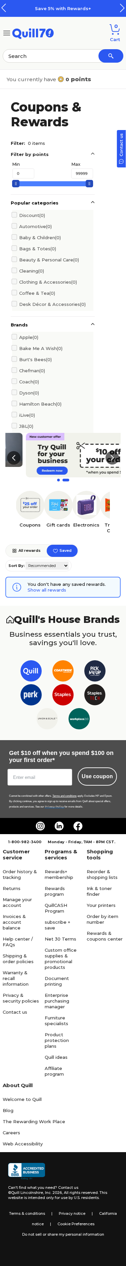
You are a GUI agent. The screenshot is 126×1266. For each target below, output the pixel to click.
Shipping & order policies (18, 958)
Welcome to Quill (22, 1099)
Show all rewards (47, 590)
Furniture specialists (56, 1020)
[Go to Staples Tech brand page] (95, 696)
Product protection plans (57, 1040)
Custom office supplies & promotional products (61, 958)
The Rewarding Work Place (34, 1121)
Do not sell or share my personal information (63, 1234)
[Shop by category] (7, 32)
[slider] (15, 183)
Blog (8, 1110)
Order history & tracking (20, 874)
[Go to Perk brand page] (31, 696)
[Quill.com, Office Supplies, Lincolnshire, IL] (26, 1171)
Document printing (57, 981)
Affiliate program (54, 1071)
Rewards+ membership (59, 874)
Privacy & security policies (21, 998)
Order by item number (102, 919)
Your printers (101, 905)
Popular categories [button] (34, 202)
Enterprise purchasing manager (57, 1000)
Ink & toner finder (99, 891)
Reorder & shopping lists (102, 874)
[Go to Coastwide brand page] (63, 672)
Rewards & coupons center (105, 936)
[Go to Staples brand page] (63, 696)
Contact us (15, 1012)
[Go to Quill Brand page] (31, 672)
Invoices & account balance (14, 922)
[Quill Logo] (33, 32)
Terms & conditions (27, 1213)
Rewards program (55, 891)
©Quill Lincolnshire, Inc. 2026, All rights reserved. (53, 1192)
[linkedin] (59, 826)
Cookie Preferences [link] (75, 1224)
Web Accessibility (23, 1143)
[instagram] (40, 826)
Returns (11, 888)
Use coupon (97, 776)
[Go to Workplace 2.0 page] (79, 720)
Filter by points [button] (30, 154)
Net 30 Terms (60, 939)
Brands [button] (19, 324)
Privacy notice (72, 1213)
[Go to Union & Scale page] (47, 720)
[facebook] (78, 826)
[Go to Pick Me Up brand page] (95, 672)
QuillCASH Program (56, 908)
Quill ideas (56, 1057)
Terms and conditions (64, 795)
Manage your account (17, 902)
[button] (122, 8)
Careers (11, 1132)
